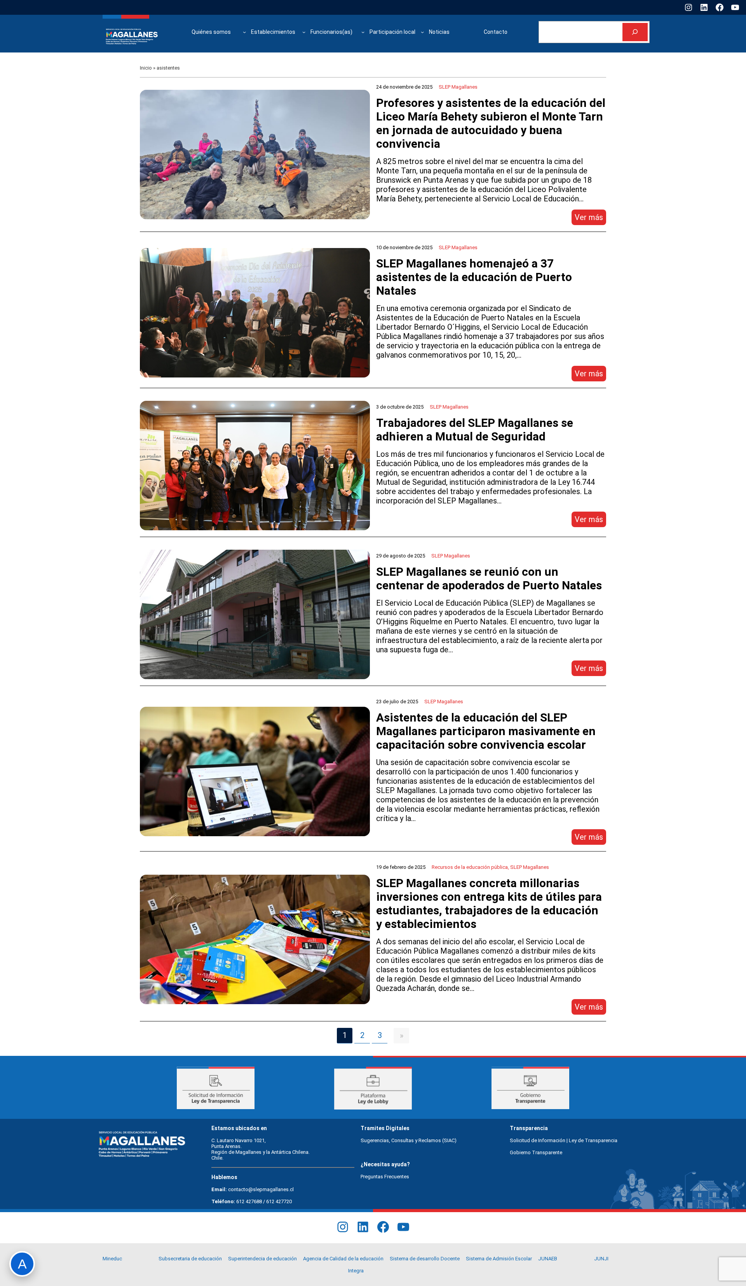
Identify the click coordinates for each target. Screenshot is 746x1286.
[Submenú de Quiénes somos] (244, 31)
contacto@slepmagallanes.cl (261, 1189)
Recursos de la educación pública (470, 867)
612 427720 (279, 1201)
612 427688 (249, 1201)
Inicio (146, 68)
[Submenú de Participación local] (422, 31)
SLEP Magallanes (458, 87)
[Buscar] (635, 32)
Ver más (590, 218)
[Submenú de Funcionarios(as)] (362, 31)
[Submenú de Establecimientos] (303, 31)
